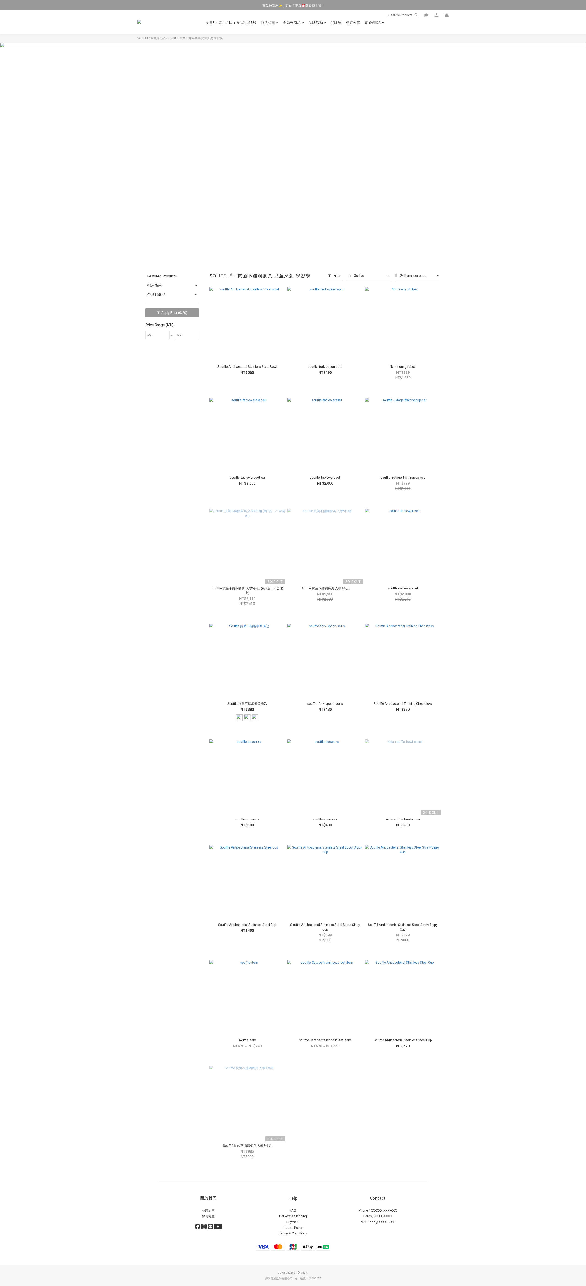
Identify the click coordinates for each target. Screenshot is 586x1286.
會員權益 (208, 1216)
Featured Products (162, 276)
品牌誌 (336, 23)
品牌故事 (208, 1210)
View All (142, 38)
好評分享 (353, 23)
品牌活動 (316, 23)
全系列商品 (292, 23)
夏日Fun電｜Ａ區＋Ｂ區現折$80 (231, 23)
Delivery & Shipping (293, 1216)
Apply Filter (174, 313)
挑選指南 (268, 23)
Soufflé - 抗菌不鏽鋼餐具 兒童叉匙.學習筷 (195, 38)
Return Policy (293, 1227)
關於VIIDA (373, 23)
